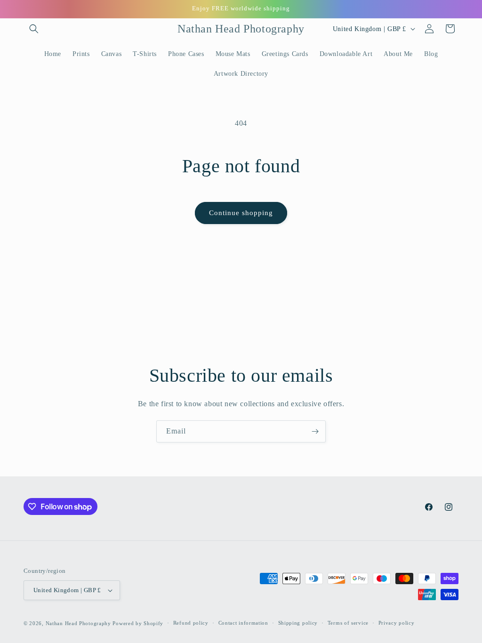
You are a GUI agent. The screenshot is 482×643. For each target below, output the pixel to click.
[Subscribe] (315, 431)
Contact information (243, 623)
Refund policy (191, 623)
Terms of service (348, 623)
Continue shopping (241, 213)
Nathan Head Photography (78, 623)
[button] (34, 28)
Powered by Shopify (137, 623)
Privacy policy (396, 623)
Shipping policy (298, 623)
